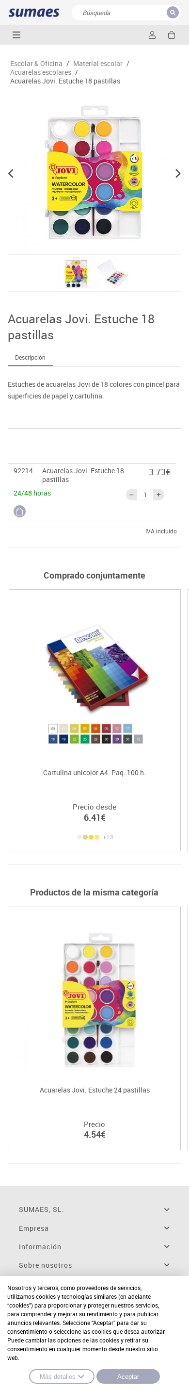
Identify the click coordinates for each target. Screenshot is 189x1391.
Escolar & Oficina (36, 63)
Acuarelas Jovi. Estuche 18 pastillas (65, 81)
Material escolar (98, 63)
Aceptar (128, 1376)
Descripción (30, 357)
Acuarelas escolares (40, 72)
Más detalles (58, 1376)
